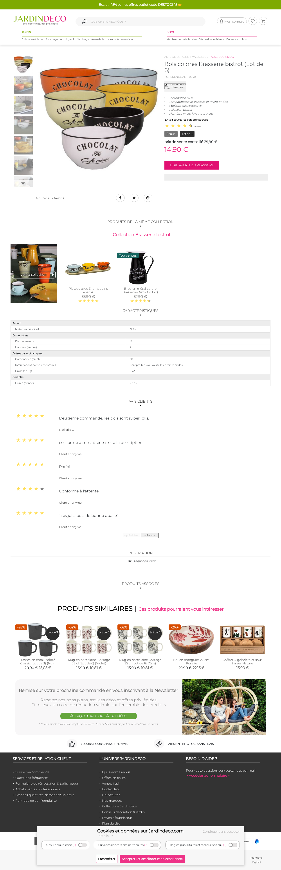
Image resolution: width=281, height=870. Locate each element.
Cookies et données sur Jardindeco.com (140, 831)
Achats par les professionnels (37, 789)
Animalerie (97, 39)
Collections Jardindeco (119, 806)
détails (104, 836)
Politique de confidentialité (36, 801)
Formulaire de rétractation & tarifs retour (46, 783)
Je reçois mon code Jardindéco (98, 715)
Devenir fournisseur (117, 818)
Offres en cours (114, 778)
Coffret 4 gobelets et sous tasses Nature (242, 661)
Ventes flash (111, 783)
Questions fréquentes (31, 778)
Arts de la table (188, 39)
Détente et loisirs (236, 39)
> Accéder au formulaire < (208, 775)
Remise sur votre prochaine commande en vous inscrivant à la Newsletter (98, 690)
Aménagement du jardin (60, 39)
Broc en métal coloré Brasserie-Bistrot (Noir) (140, 290)
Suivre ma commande (32, 772)
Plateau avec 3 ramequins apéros (88, 290)
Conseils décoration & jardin (123, 812)
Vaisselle (199, 56)
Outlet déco (111, 789)
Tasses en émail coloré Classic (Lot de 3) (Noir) (38, 661)
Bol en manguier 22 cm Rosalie (191, 661)
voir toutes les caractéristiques (188, 119)
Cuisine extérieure (32, 39)
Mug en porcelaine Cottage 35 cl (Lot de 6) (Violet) (89, 661)
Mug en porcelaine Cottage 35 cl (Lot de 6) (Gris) (140, 661)
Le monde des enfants (120, 39)
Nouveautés (111, 795)
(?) (74, 844)
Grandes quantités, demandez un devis (44, 795)
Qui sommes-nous (116, 772)
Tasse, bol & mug (221, 56)
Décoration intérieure (211, 39)
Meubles (172, 39)
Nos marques (112, 801)
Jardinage (83, 39)
